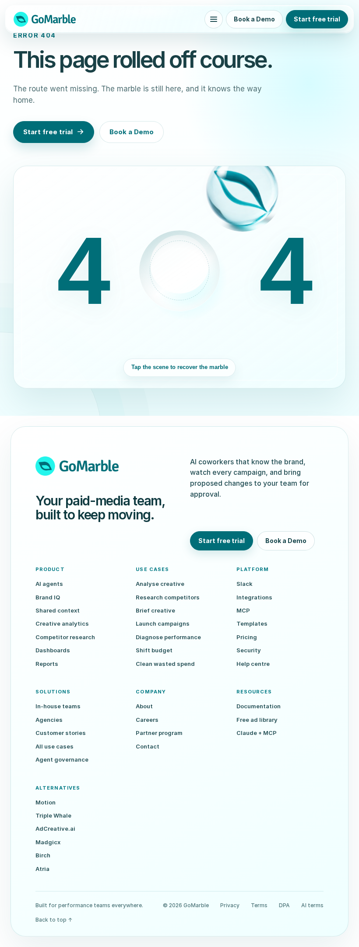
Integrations (254, 597)
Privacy (229, 905)
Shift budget (154, 650)
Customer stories (60, 732)
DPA (284, 905)
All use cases (54, 746)
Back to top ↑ (53, 919)
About (144, 706)
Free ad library (257, 719)
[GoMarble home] (45, 19)
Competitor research (65, 637)
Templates (251, 623)
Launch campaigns (163, 623)
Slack (244, 583)
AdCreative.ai (55, 828)
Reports (46, 663)
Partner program (159, 732)
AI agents (49, 583)
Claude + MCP (256, 732)
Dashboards (52, 650)
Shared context (57, 610)
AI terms (312, 905)
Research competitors (168, 597)
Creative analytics (62, 623)
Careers (147, 719)
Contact (147, 746)
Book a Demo (254, 19)
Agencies (49, 719)
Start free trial (317, 19)
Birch (42, 855)
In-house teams (58, 706)
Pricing (246, 637)
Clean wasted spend (165, 663)
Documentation (258, 706)
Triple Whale (53, 815)
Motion (45, 802)
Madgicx (47, 842)
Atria (42, 868)
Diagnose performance (168, 637)
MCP (243, 610)
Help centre (253, 663)
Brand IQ (47, 597)
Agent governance (61, 759)
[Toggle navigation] (213, 19)
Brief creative (155, 610)
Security (248, 650)
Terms (259, 905)
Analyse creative (160, 583)
